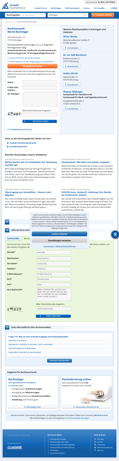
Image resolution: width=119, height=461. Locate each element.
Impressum (49, 246)
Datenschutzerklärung (66, 246)
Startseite (100, 439)
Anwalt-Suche (41, 8)
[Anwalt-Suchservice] (15, 6)
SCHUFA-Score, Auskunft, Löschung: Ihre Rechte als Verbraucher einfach (86, 193)
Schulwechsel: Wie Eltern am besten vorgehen (85, 162)
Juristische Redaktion (57, 453)
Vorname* (12, 263)
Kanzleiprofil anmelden (58, 439)
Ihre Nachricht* (14, 289)
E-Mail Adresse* (14, 274)
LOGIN (114, 8)
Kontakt (100, 442)
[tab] (13, 238)
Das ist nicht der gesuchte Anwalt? (25, 58)
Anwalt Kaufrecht (18, 146)
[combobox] (53, 252)
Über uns (100, 450)
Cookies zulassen (59, 234)
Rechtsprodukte (72, 8)
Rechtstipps (56, 8)
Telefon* (11, 268)
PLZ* (9, 279)
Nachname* (13, 258)
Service (86, 8)
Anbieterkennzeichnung (20, 129)
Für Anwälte (99, 8)
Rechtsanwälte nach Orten (59, 442)
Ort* (9, 284)
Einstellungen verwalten (59, 240)
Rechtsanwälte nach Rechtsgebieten (62, 445)
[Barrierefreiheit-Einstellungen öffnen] (115, 234)
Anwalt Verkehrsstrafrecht (23, 143)
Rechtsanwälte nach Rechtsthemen (62, 447)
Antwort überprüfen (59, 360)
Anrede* (11, 252)
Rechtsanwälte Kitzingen (78, 418)
